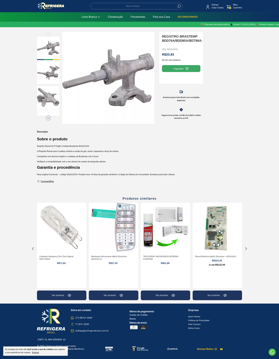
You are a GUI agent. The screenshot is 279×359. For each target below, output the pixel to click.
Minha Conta (194, 328)
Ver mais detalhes (173, 60)
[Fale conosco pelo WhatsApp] (272, 352)
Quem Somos (194, 316)
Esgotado (179, 68)
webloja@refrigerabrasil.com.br (92, 331)
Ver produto (58, 295)
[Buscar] (179, 6)
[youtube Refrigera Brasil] (221, 349)
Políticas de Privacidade (198, 320)
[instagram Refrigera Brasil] (215, 349)
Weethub (78, 349)
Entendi (35, 352)
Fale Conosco (194, 324)
